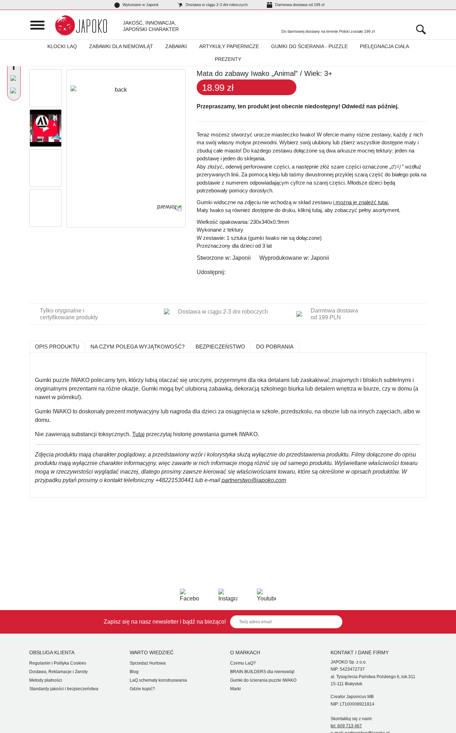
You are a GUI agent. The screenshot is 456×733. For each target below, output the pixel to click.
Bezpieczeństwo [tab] (220, 347)
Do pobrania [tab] (275, 347)
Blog (134, 671)
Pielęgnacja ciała (384, 46)
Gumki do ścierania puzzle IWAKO (263, 680)
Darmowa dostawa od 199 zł (299, 4)
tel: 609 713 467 (346, 725)
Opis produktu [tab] (57, 347)
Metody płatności (45, 680)
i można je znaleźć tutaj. (361, 202)
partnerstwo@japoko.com (254, 480)
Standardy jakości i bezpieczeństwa (63, 688)
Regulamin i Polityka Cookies (57, 663)
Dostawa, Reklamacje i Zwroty (58, 671)
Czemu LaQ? (243, 663)
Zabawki (176, 46)
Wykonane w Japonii (139, 4)
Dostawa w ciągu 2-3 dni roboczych (216, 4)
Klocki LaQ (62, 46)
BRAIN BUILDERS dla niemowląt (262, 671)
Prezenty (228, 59)
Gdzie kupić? (142, 688)
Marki (235, 688)
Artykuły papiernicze (229, 46)
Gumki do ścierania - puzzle (309, 46)
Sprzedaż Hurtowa (148, 663)
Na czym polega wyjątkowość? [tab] (137, 347)
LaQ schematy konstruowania (158, 680)
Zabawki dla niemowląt (121, 46)
